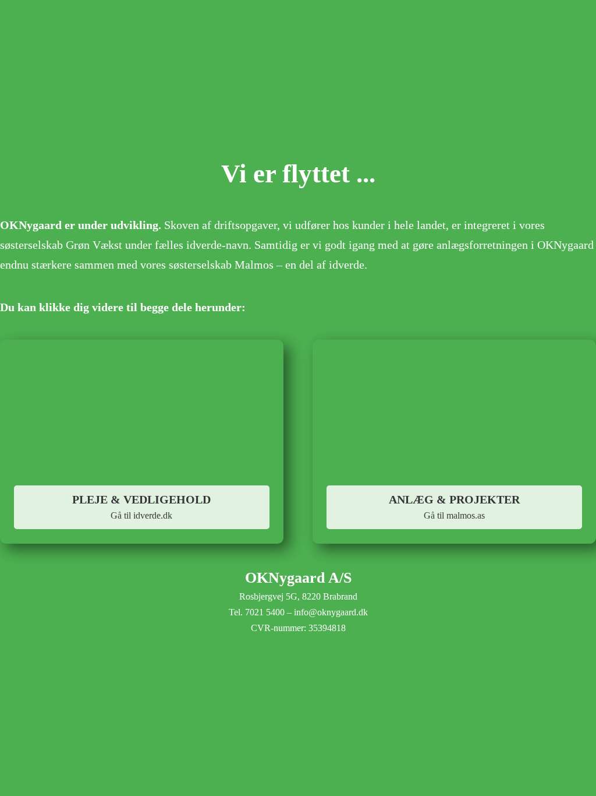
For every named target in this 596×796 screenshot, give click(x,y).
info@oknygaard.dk (331, 612)
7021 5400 (265, 612)
